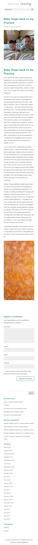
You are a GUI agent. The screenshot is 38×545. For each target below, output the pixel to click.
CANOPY (7, 405)
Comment (7, 327)
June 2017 (7, 513)
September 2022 (9, 460)
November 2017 (9, 503)
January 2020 (8, 483)
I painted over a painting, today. (24, 430)
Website (6, 363)
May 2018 (7, 493)
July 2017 (7, 509)
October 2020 (8, 473)
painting (6, 27)
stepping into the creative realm (13, 412)
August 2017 (8, 506)
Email (6, 355)
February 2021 (8, 470)
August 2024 (8, 451)
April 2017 (7, 519)
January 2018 (8, 500)
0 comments (17, 27)
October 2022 (8, 457)
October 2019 (8, 486)
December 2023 (9, 454)
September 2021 (9, 467)
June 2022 (7, 464)
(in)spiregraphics (22, 542)
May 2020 (7, 480)
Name (6, 346)
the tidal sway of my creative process (15, 408)
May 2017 (7, 516)
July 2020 (7, 477)
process (11, 27)
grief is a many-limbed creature (13, 402)
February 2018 (8, 496)
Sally (5, 427)
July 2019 (7, 490)
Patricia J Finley (8, 436)
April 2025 (7, 447)
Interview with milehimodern (12, 415)
